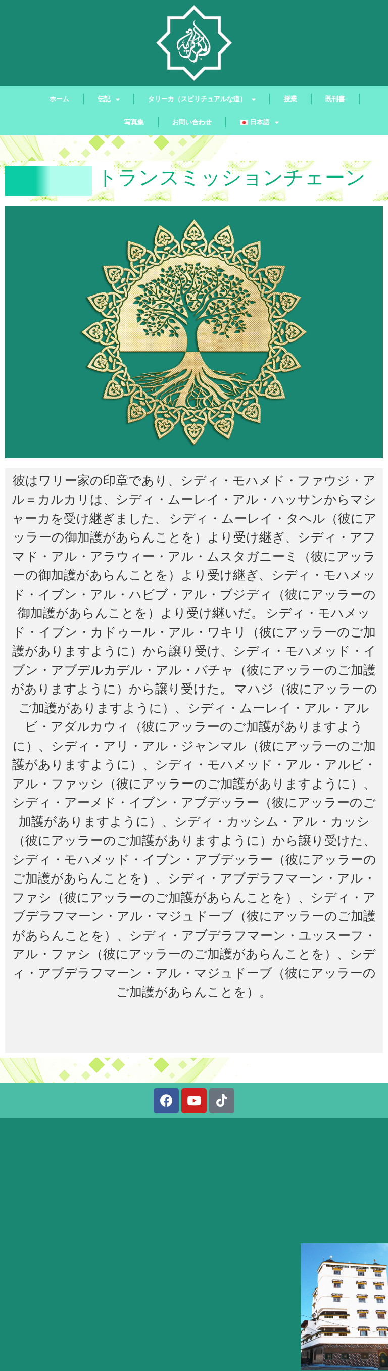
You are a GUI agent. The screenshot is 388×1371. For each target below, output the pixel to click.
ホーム (59, 99)
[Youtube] (194, 1100)
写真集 (134, 122)
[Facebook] (166, 1100)
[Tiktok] (221, 1100)
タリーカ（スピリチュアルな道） (197, 99)
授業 (290, 99)
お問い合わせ (192, 122)
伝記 (104, 99)
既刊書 (335, 99)
